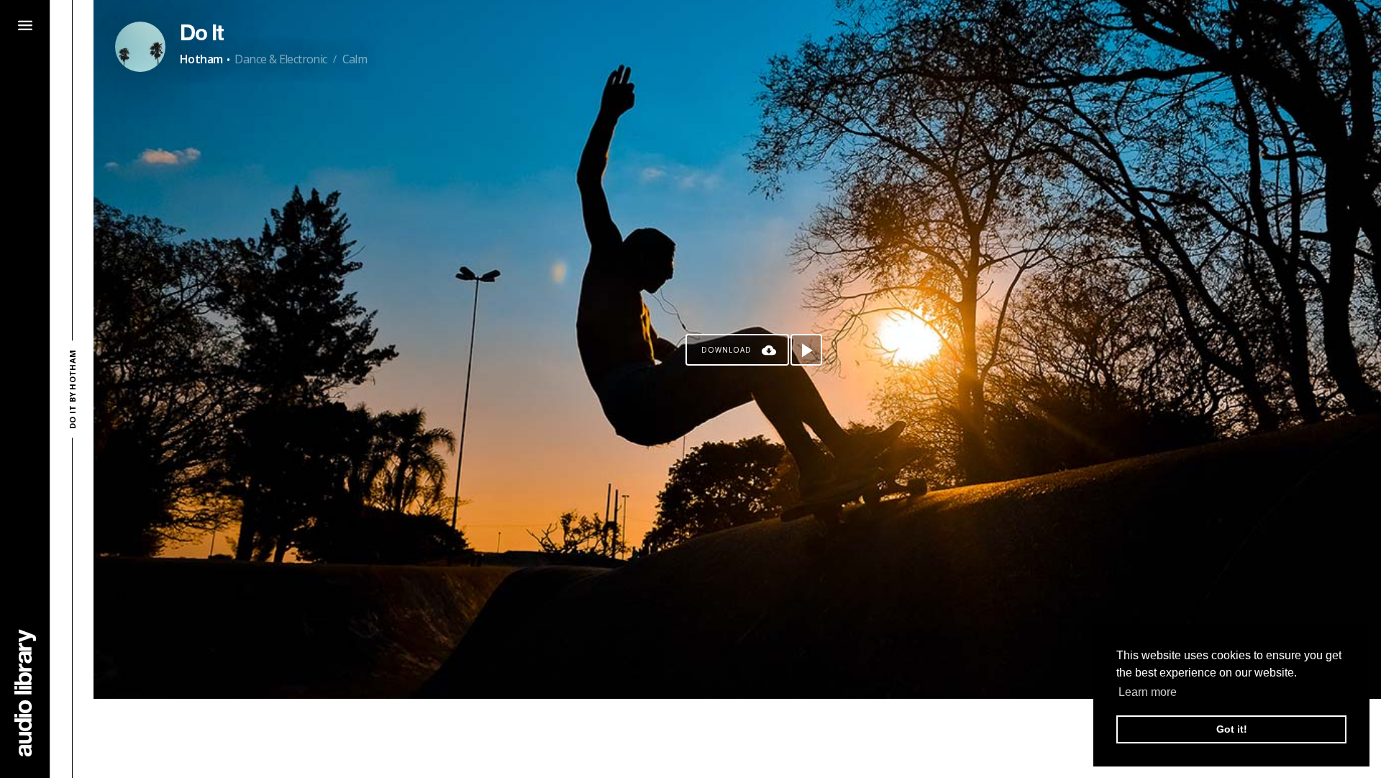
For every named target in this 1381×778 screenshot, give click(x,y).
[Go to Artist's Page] (140, 47)
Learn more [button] (1147, 692)
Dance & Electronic (280, 59)
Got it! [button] (1231, 729)
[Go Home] (25, 692)
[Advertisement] (737, 738)
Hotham (201, 59)
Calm (355, 59)
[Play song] (806, 350)
